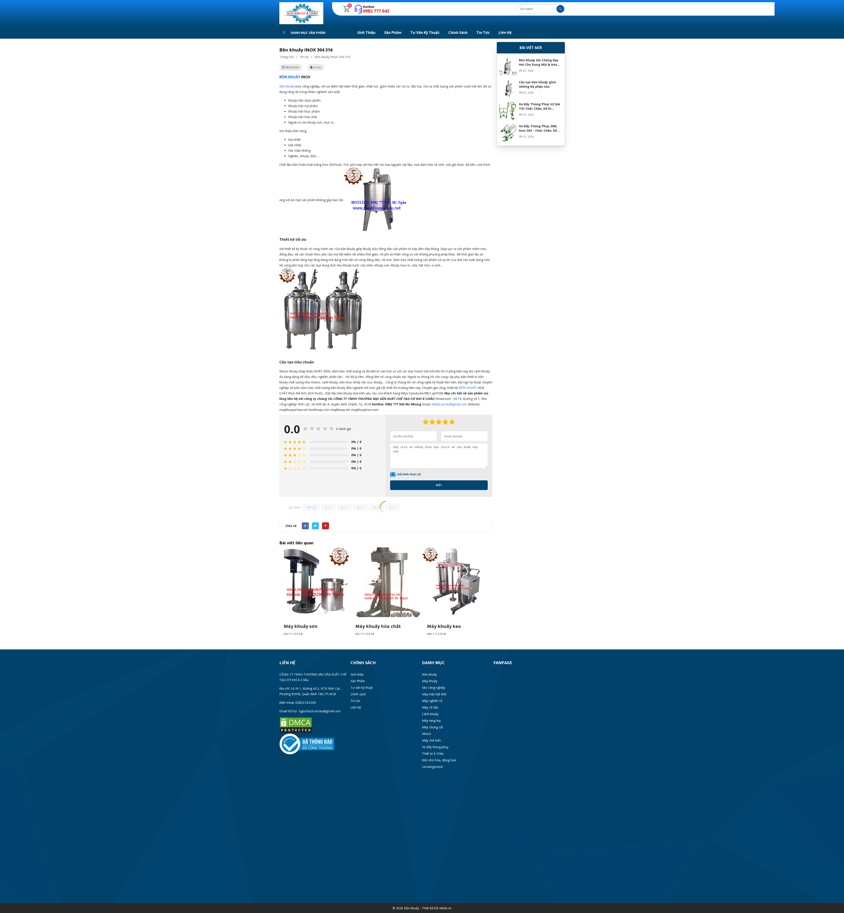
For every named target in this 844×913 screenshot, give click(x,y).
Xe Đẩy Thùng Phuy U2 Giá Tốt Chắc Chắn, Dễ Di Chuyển (539, 108)
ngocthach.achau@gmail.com (320, 711)
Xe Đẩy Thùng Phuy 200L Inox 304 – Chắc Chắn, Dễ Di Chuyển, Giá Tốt (540, 130)
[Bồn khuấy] (301, 13)
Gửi (439, 485)
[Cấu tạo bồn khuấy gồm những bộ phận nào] (508, 89)
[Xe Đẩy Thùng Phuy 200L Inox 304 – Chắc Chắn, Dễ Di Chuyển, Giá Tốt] (508, 133)
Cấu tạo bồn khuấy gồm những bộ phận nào (537, 84)
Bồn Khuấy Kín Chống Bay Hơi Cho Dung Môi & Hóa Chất (538, 64)
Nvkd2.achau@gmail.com (449, 404)
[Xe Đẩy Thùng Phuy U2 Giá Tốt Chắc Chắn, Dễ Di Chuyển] (508, 111)
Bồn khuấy (286, 86)
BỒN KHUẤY (289, 77)
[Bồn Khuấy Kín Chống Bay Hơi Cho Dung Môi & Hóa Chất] (508, 67)
